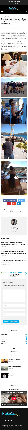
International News (4, 334)
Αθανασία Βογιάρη (6, 23)
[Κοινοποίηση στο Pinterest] (9, 203)
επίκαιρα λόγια (4, 339)
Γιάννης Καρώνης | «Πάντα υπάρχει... (15, 366)
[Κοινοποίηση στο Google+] (14, 203)
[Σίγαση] (23, 404)
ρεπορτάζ (3, 341)
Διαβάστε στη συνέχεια (16, 272)
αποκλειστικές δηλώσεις (6, 336)
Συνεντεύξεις (13, 1)
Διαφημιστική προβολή (14, 425)
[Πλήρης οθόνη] (25, 404)
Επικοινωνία (4, 425)
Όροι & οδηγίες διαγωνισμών (7, 426)
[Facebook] (3, 420)
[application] (14, 398)
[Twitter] (5, 420)
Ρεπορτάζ (18, 1)
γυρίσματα (12, 211)
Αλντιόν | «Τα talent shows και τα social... (16, 373)
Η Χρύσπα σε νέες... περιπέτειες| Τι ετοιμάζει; (15, 275)
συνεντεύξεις (3, 343)
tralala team (8, 425)
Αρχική (9, 1)
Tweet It (22, 200)
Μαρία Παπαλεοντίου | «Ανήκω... (14, 359)
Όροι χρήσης (20, 425)
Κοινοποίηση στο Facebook (10, 200)
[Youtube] (15, 4)
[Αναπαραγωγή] (2, 404)
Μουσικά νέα (8, 16)
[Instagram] (17, 4)
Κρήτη (17, 211)
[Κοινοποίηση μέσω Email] (19, 203)
